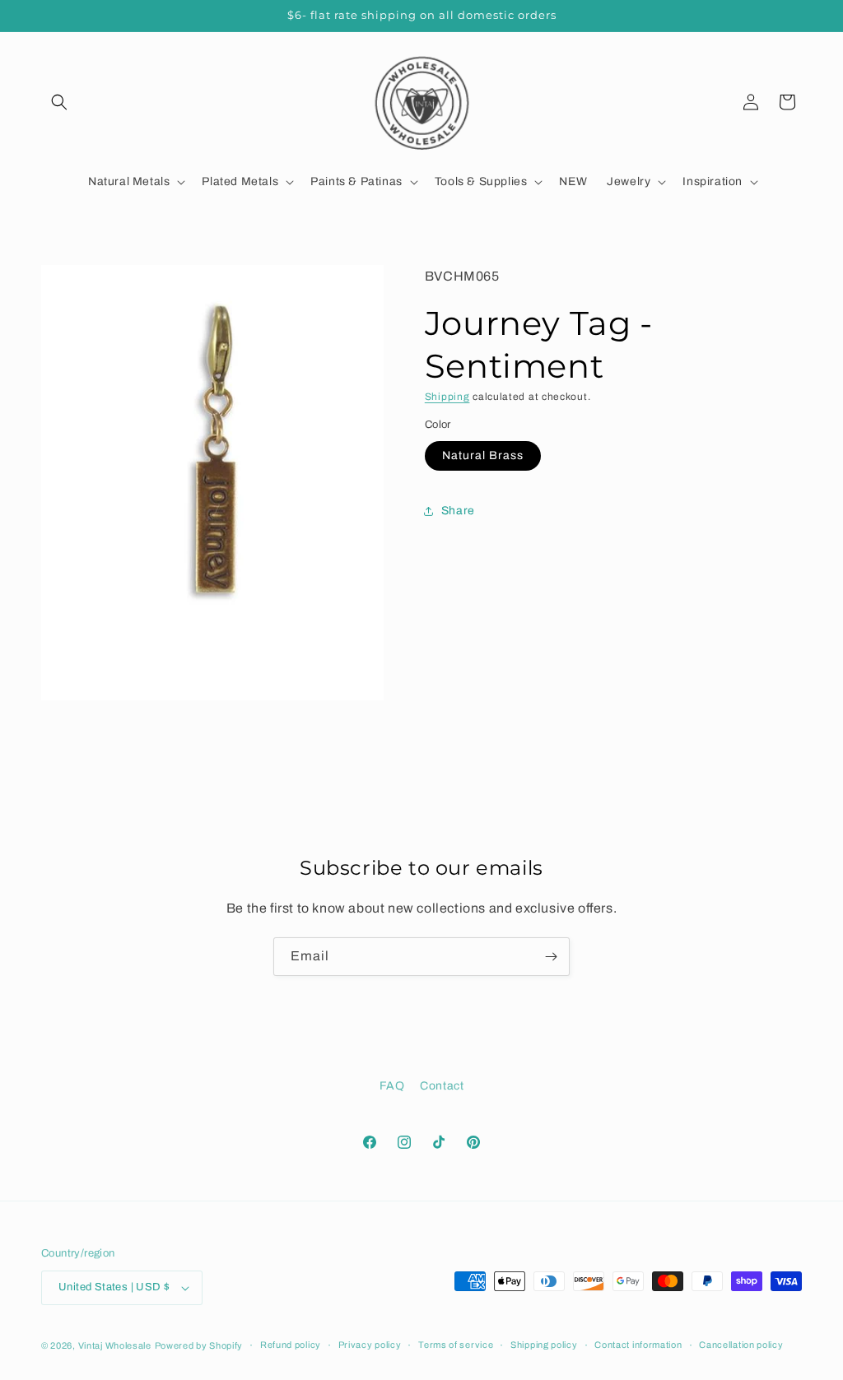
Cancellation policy (741, 1345)
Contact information (638, 1345)
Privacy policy (370, 1345)
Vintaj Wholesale (114, 1345)
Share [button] (458, 510)
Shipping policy (544, 1345)
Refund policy (290, 1345)
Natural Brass (483, 455)
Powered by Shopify (199, 1345)
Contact (441, 1086)
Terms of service (455, 1345)
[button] (59, 102)
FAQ (392, 1086)
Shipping (447, 396)
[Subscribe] (551, 956)
